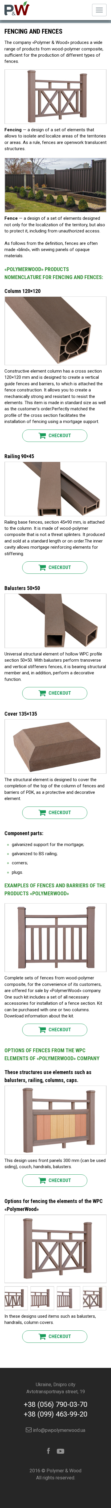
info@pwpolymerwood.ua (58, 1430)
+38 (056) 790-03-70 (55, 1404)
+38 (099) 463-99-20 (55, 1414)
